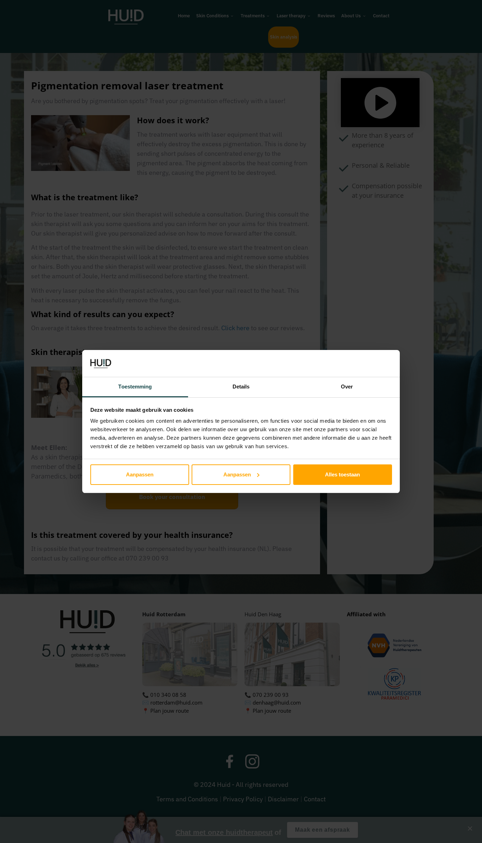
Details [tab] (241, 387)
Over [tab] (347, 387)
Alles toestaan (342, 474)
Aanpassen (139, 474)
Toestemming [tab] (135, 387)
